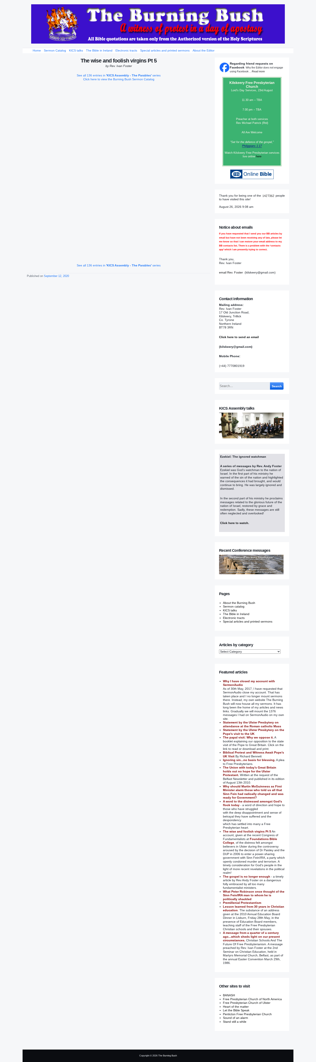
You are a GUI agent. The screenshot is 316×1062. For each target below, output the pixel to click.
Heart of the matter (236, 1006)
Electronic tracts (126, 50)
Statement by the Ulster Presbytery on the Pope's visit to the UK (253, 731)
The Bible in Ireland (99, 50)
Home (37, 50)
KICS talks (76, 50)
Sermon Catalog (55, 50)
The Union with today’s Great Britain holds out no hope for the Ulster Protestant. (249, 771)
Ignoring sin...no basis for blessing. (249, 760)
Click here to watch (234, 523)
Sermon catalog (233, 606)
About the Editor (204, 50)
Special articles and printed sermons (165, 50)
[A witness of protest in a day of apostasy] (158, 24)
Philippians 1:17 (252, 145)
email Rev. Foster (231, 272)
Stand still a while (234, 1021)
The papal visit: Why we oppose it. (248, 737)
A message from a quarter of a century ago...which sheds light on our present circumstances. (251, 936)
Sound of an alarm (235, 1017)
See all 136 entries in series (119, 75)
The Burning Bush (167, 1055)
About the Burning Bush (239, 603)
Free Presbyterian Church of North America (252, 999)
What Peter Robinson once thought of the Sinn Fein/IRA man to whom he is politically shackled (253, 895)
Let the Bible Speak (236, 1010)
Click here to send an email (239, 337)
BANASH (229, 995)
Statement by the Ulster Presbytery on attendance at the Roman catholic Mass (252, 724)
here (258, 156)
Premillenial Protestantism (242, 902)
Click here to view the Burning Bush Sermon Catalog (118, 79)
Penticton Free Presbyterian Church (247, 1014)
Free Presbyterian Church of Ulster (246, 1002)
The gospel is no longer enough (246, 876)
